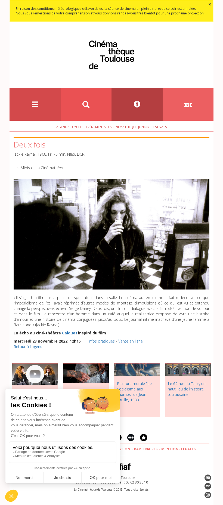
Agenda (63, 127)
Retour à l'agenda (29, 346)
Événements (96, 127)
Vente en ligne (130, 341)
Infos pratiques (101, 341)
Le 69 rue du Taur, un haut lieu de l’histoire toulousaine (187, 389)
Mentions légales (178, 449)
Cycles (77, 127)
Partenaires (145, 449)
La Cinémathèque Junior (128, 127)
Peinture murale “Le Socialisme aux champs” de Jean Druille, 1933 (134, 391)
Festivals (159, 127)
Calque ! (69, 332)
